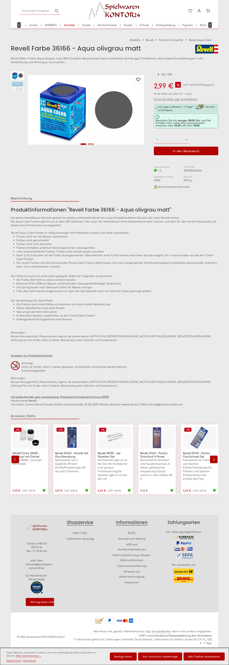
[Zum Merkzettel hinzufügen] (138, 79)
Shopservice (80, 522)
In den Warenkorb (186, 151)
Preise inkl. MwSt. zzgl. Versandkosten (175, 99)
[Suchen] (56, 11)
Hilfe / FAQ (80, 532)
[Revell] (206, 49)
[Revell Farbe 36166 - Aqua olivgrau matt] (86, 110)
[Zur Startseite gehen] (114, 10)
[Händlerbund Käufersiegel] (36, 577)
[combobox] (36, 11)
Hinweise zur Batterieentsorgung (131, 574)
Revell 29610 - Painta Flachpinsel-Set (196, 454)
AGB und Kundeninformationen (132, 547)
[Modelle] (69, 25)
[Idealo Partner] (36, 587)
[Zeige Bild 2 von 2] (91, 144)
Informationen (132, 522)
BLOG (132, 532)
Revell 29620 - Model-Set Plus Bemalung (71, 454)
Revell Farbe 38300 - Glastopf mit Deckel (26, 454)
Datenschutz (13, 660)
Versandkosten (161, 631)
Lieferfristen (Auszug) (80, 538)
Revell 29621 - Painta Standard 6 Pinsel (153, 454)
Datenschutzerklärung (131, 565)
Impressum (132, 582)
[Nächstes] (210, 25)
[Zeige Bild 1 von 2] (83, 144)
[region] (78, 110)
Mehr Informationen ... (28, 655)
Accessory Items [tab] (23, 416)
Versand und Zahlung (131, 538)
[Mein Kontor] (199, 11)
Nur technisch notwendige (160, 656)
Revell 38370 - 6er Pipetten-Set (109, 454)
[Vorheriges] (19, 25)
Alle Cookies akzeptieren (204, 656)
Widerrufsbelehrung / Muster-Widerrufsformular (132, 557)
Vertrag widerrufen (42, 601)
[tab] (45, 198)
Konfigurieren (123, 656)
